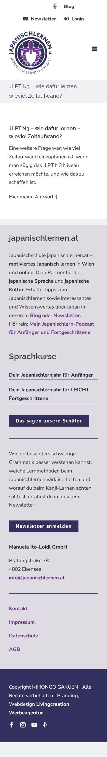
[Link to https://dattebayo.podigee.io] (55, 6)
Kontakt (18, 608)
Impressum (22, 622)
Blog (69, 6)
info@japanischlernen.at (37, 577)
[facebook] (11, 724)
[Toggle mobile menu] (95, 49)
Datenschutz (23, 635)
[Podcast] (44, 724)
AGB (14, 649)
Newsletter (67, 315)
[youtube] (34, 724)
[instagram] (23, 724)
